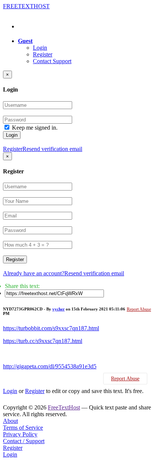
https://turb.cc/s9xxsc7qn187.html (42, 341)
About (10, 421)
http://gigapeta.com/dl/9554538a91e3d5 (49, 366)
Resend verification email (52, 149)
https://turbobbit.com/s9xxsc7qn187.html (51, 328)
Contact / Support (23, 441)
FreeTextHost (64, 407)
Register (42, 54)
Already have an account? (33, 273)
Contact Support (52, 61)
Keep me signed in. (35, 127)
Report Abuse (139, 309)
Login (40, 47)
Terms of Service (23, 427)
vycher (58, 309)
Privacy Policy (20, 434)
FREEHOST (26, 6)
